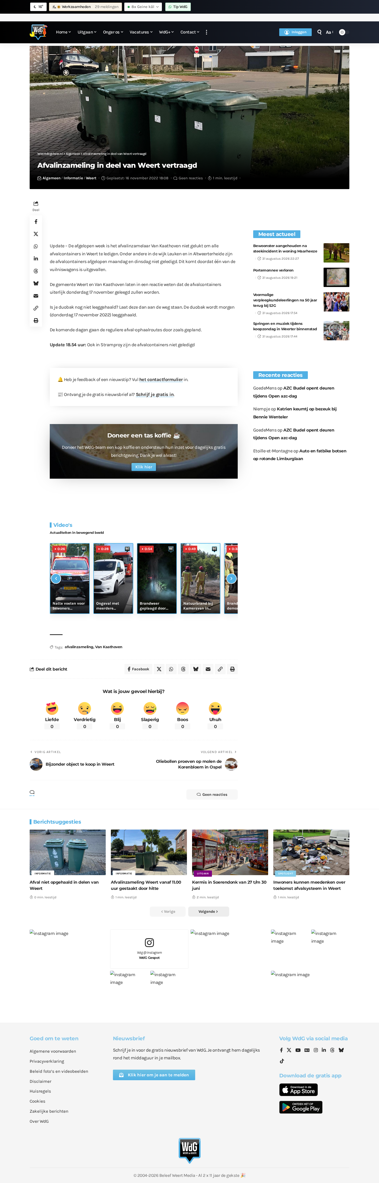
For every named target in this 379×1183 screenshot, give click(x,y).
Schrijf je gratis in (155, 394)
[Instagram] (316, 1050)
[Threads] (332, 1050)
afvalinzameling (79, 647)
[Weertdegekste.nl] (39, 32)
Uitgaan (203, 873)
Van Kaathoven (108, 647)
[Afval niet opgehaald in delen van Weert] (68, 852)
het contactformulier (161, 379)
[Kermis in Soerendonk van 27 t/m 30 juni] (230, 852)
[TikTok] (282, 1061)
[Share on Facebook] (36, 222)
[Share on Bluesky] (36, 283)
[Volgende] (231, 578)
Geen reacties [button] (214, 794)
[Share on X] (36, 234)
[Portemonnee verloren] (336, 277)
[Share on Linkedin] (36, 259)
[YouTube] (298, 1050)
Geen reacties (191, 178)
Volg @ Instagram (149, 955)
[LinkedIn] (324, 1050)
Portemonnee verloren (273, 270)
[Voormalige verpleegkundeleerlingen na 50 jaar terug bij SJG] (336, 301)
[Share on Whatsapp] (36, 246)
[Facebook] (281, 1050)
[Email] (36, 296)
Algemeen (52, 178)
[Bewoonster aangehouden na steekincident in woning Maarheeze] (336, 253)
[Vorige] (56, 578)
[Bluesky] (341, 1050)
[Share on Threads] (36, 271)
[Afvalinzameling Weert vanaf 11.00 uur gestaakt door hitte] (149, 852)
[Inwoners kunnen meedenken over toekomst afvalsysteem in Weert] (311, 852)
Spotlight (285, 873)
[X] (289, 1050)
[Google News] (307, 1050)
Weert (91, 178)
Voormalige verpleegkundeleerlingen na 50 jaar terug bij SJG (285, 300)
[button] (206, 32)
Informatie (73, 178)
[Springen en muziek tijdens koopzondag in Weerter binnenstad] (336, 330)
